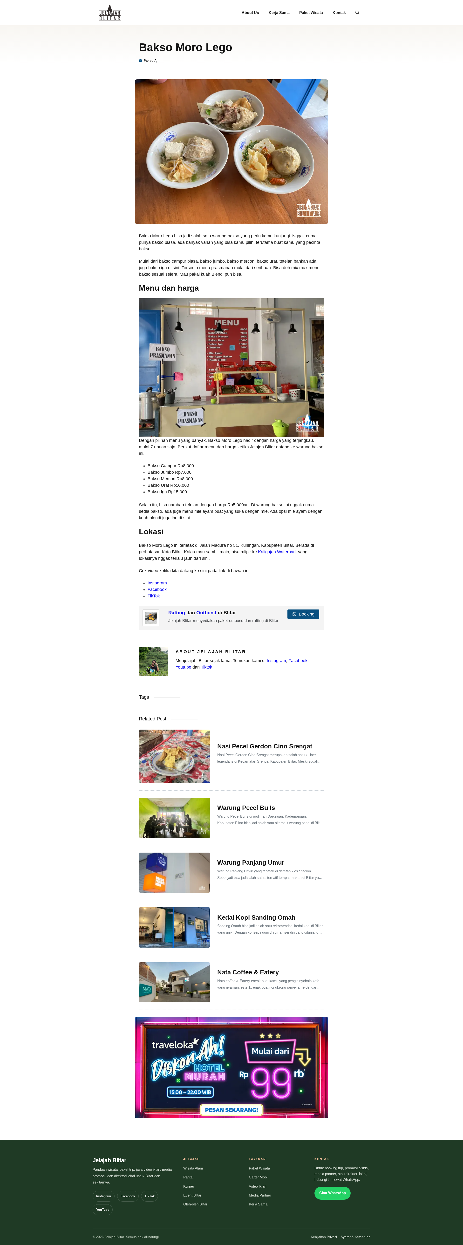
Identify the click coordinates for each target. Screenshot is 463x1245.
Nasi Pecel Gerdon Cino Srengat (264, 746)
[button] (357, 13)
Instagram (157, 583)
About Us (250, 13)
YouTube (102, 1209)
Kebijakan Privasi (324, 1237)
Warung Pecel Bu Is (246, 807)
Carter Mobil (258, 1177)
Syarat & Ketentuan (355, 1237)
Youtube (183, 667)
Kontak (339, 13)
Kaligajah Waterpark (277, 551)
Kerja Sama (279, 13)
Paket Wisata (311, 13)
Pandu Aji (151, 60)
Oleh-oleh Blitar (195, 1204)
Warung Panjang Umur (250, 862)
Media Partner (260, 1195)
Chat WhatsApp (332, 1193)
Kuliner (188, 1186)
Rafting (176, 612)
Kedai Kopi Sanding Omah (256, 917)
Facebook (157, 589)
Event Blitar (192, 1195)
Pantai (188, 1177)
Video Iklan (257, 1186)
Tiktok (206, 667)
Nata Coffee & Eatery (248, 972)
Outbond (206, 612)
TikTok (154, 596)
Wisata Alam (193, 1168)
